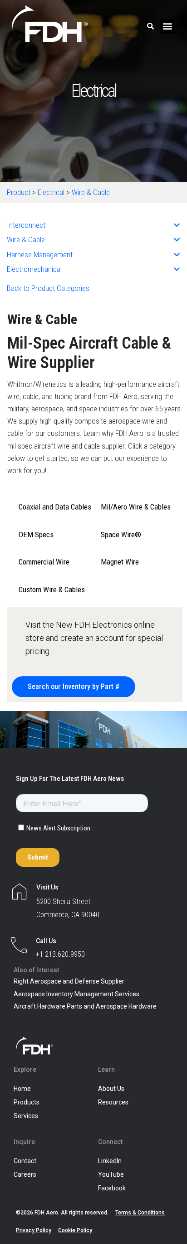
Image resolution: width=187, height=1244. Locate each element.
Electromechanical (34, 269)
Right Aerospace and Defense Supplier (69, 981)
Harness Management (40, 254)
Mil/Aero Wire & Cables (136, 506)
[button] (167, 26)
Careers (25, 1174)
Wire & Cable (91, 192)
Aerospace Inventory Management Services (76, 994)
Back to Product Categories (48, 288)
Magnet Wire (120, 561)
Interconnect (26, 225)
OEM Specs (36, 534)
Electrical (51, 192)
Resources (113, 1102)
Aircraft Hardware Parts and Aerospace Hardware (85, 1006)
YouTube (111, 1174)
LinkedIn (110, 1160)
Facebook (112, 1188)
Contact (25, 1160)
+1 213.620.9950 (60, 954)
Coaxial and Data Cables (55, 506)
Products (26, 1102)
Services (26, 1115)
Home (22, 1088)
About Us (111, 1088)
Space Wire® (121, 534)
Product (18, 192)
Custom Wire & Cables (52, 589)
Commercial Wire (44, 561)
